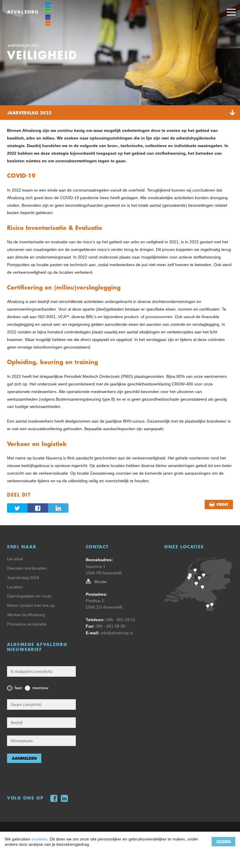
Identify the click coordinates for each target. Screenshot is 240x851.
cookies (39, 839)
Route (101, 581)
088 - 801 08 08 (110, 626)
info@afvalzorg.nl (117, 633)
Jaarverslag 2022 (23, 46)
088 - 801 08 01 (121, 619)
